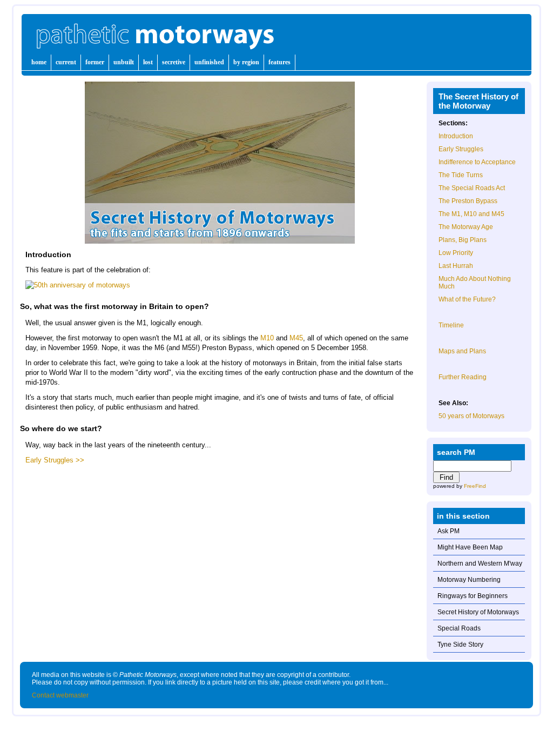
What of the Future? (467, 299)
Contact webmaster (60, 695)
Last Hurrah (456, 266)
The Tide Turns (461, 175)
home (38, 62)
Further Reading (463, 377)
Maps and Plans (462, 351)
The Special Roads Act (472, 188)
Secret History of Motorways (478, 612)
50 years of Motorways (471, 416)
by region (246, 62)
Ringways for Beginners (472, 596)
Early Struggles (461, 149)
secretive (173, 62)
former (94, 62)
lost (148, 62)
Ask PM (448, 531)
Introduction (456, 136)
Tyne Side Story (460, 644)
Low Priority (456, 253)
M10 (267, 338)
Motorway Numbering (469, 579)
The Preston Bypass (468, 201)
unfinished (209, 62)
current (66, 62)
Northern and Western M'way (479, 563)
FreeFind (475, 486)
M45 (296, 338)
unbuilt (123, 62)
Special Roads (459, 628)
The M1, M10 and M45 (471, 214)
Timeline (451, 325)
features (279, 62)
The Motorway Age (466, 227)
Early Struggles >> (54, 460)
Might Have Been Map (470, 547)
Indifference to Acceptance (477, 162)
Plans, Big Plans (463, 240)
